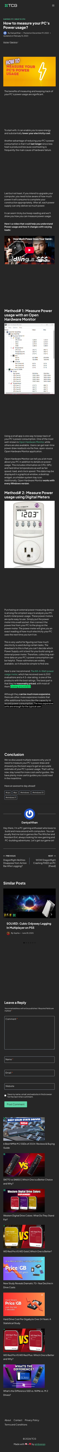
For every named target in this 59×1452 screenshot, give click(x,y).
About (8, 1420)
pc (15, 792)
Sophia (16, 933)
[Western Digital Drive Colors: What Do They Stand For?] (24, 1200)
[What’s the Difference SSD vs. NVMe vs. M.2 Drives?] (24, 1376)
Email (9, 1072)
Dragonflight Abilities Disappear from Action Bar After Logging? (15, 861)
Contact (18, 1420)
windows (24, 792)
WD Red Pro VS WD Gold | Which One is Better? (27, 1251)
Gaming (6, 19)
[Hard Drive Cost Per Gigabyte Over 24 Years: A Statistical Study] (24, 1304)
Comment (11, 1018)
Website (9, 1086)
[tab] (24, 942)
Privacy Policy (32, 1420)
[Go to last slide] (7, 914)
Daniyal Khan (15, 33)
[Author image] (5, 33)
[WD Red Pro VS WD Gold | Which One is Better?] (24, 1236)
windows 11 (11, 797)
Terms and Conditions (16, 1424)
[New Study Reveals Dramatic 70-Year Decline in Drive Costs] (24, 1268)
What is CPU (20, 19)
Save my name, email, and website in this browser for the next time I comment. (29, 1095)
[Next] (51, 914)
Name (9, 1059)
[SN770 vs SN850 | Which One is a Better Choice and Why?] (24, 1165)
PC (12, 19)
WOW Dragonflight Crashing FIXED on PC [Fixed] (44, 861)
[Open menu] (53, 5)
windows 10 (38, 792)
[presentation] (29, 903)
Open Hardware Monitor (31, 441)
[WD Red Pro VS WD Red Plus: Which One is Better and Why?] (24, 1340)
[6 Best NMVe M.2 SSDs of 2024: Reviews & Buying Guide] (24, 1129)
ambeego (40, 1444)
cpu (8, 792)
